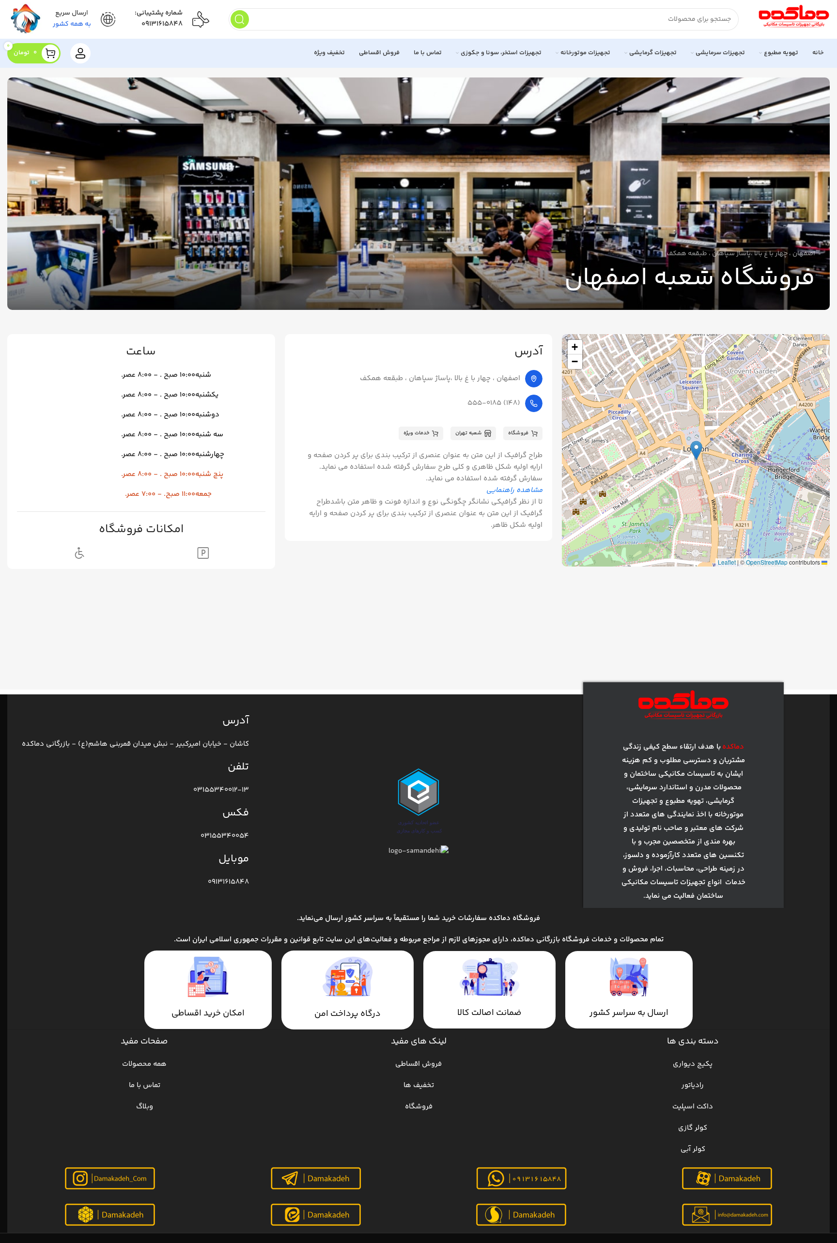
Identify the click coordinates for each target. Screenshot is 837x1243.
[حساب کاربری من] (80, 53)
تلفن (238, 767)
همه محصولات (144, 1064)
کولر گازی (692, 1128)
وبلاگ (144, 1106)
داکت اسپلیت (692, 1106)
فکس (235, 813)
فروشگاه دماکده (514, 918)
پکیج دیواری (693, 1064)
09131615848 (162, 24)
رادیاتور (693, 1085)
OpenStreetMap (767, 562)
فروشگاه (419, 1106)
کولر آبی (693, 1149)
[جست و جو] (240, 19)
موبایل (233, 859)
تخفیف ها (418, 1085)
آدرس (235, 721)
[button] (696, 450)
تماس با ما (144, 1085)
